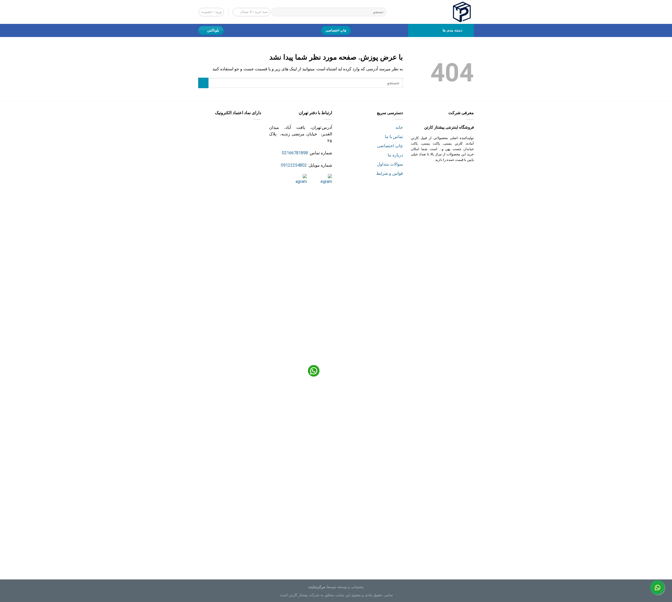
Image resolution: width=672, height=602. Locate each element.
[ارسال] (276, 12)
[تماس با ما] (657, 587)
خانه (399, 127)
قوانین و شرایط (389, 173)
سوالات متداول (390, 164)
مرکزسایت (317, 587)
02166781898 (295, 152)
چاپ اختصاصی (390, 145)
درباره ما (395, 154)
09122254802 (294, 165)
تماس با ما (394, 136)
